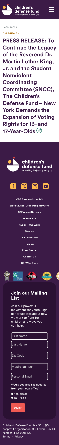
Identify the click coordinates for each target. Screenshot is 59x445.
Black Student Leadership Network (29, 206)
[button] (39, 130)
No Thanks (20, 398)
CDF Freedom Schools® (29, 199)
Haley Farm (29, 218)
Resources (9, 27)
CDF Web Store (29, 263)
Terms (6, 436)
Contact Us (29, 257)
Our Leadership (29, 238)
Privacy (19, 436)
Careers (29, 231)
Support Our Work (29, 225)
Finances (29, 244)
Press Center (29, 250)
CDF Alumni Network (29, 212)
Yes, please (20, 394)
